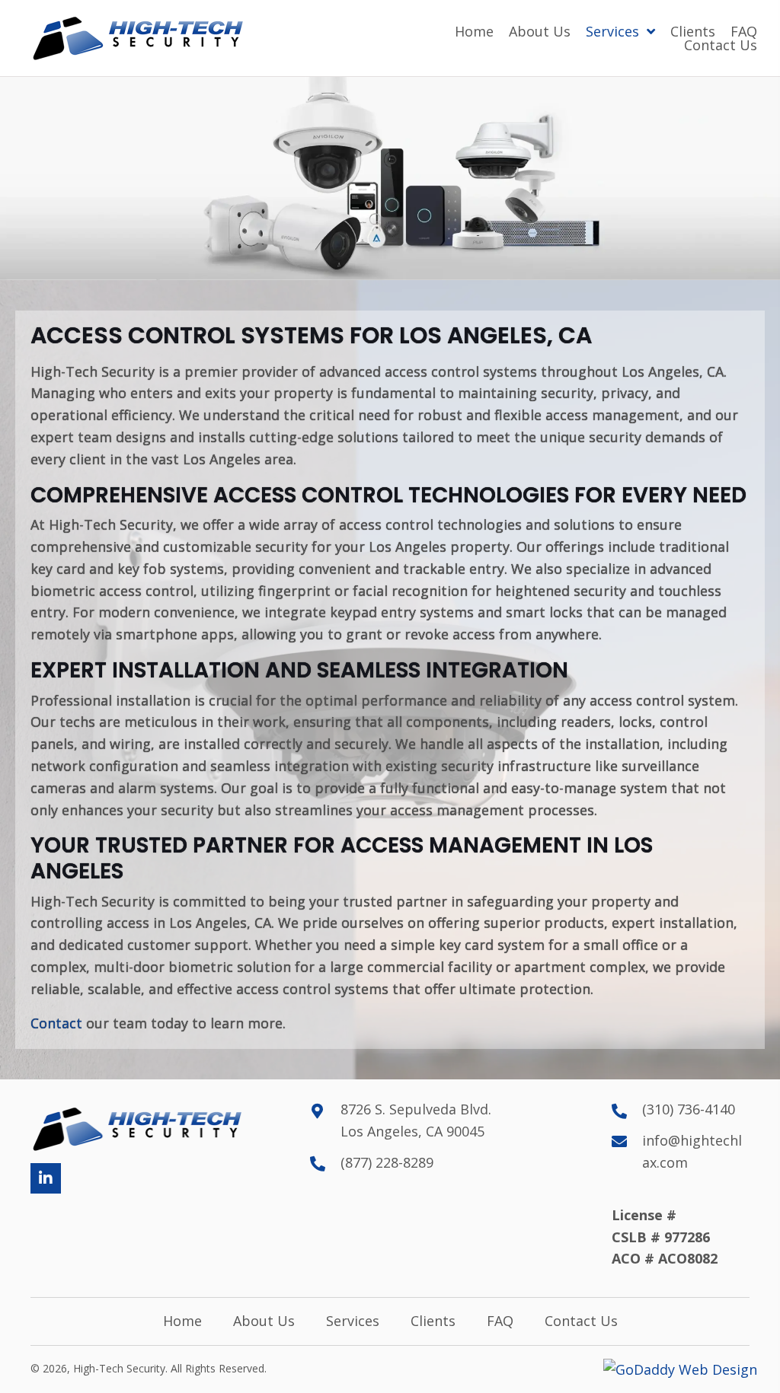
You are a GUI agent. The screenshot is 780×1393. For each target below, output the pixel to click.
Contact (56, 1023)
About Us (264, 1321)
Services (352, 1321)
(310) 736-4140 (688, 1109)
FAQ (500, 1321)
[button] (45, 1178)
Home (182, 1321)
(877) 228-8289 (386, 1162)
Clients (433, 1321)
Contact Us (581, 1321)
